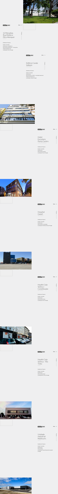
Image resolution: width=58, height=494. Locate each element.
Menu (43, 55)
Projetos (21, 33)
